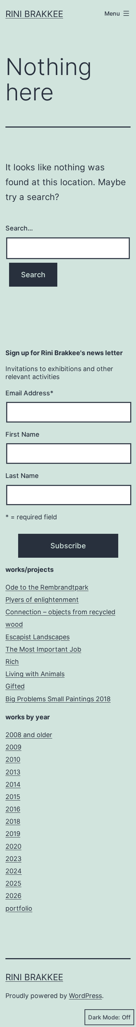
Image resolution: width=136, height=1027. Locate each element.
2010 (12, 759)
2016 (12, 809)
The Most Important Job (43, 649)
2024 (13, 871)
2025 (13, 883)
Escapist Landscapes (37, 637)
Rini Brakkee (34, 14)
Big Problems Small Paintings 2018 (58, 699)
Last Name (22, 475)
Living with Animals (35, 674)
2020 (13, 846)
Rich (12, 661)
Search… (19, 228)
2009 (13, 747)
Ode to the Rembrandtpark (46, 587)
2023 (13, 858)
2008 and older (28, 735)
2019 (12, 833)
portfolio (18, 908)
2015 (12, 797)
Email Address (29, 393)
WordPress (85, 995)
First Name (22, 434)
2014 (13, 784)
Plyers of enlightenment (42, 599)
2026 (13, 895)
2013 (12, 772)
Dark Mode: (104, 1017)
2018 (12, 821)
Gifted (15, 686)
